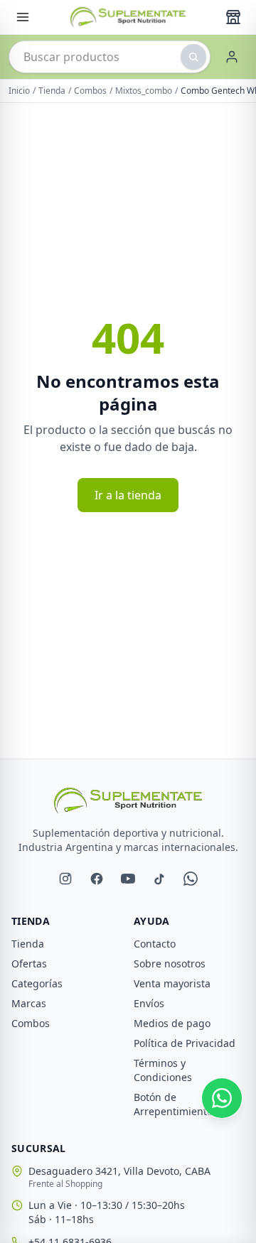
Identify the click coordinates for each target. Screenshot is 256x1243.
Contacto (155, 943)
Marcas (28, 1003)
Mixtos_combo (143, 91)
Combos (90, 91)
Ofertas (29, 963)
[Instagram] (65, 878)
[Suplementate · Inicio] (128, 17)
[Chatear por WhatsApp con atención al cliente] (222, 1098)
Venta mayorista (172, 983)
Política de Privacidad (184, 1043)
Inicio (19, 91)
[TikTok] (159, 878)
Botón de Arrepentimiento (173, 1104)
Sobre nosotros (170, 963)
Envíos (149, 1003)
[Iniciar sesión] (231, 57)
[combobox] (109, 56)
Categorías (37, 983)
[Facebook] (97, 878)
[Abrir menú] (23, 17)
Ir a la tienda (128, 495)
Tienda (51, 91)
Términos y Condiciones (163, 1070)
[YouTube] (128, 878)
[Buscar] (193, 57)
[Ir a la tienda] (233, 17)
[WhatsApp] (190, 878)
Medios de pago (172, 1023)
